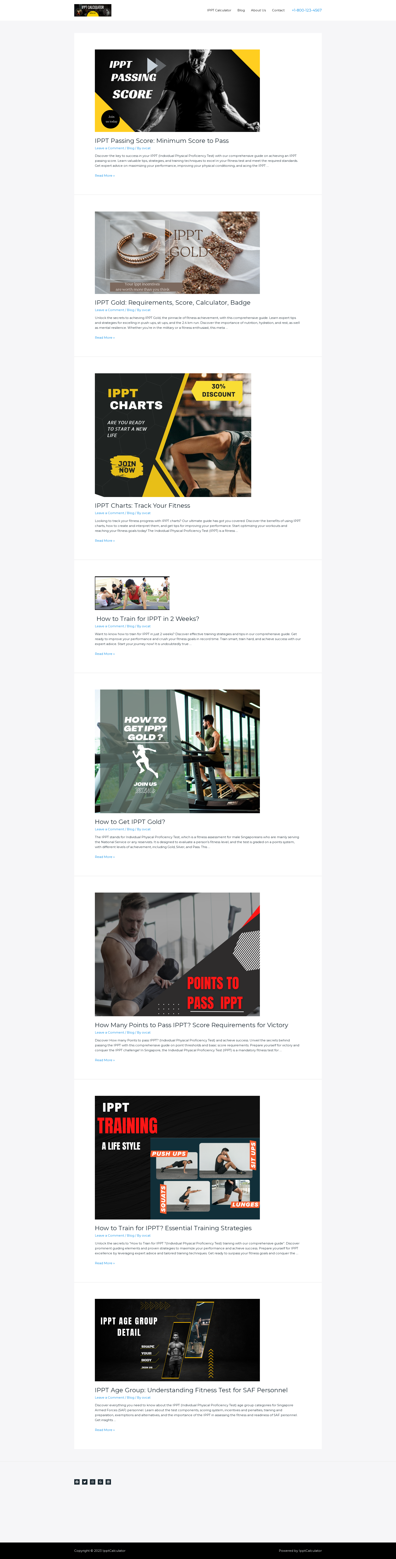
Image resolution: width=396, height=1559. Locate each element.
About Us (258, 10)
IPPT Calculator (219, 10)
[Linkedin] (108, 1482)
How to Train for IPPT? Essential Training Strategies (173, 1228)
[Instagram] (92, 1482)
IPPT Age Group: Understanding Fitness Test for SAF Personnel (191, 1390)
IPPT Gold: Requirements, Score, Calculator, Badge (173, 302)
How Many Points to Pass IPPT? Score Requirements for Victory (191, 1025)
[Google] (100, 1482)
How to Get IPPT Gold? (130, 822)
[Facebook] (77, 1482)
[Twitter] (84, 1482)
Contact (278, 10)
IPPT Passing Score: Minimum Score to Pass (162, 141)
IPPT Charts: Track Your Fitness (142, 505)
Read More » (105, 175)
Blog (241, 10)
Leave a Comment (109, 148)
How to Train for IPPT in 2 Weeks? (147, 619)
